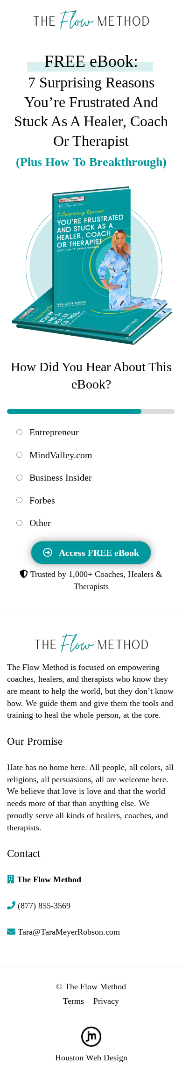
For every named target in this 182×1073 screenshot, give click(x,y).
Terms (73, 1001)
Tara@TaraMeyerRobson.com (69, 931)
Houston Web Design (91, 1057)
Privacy (106, 1001)
